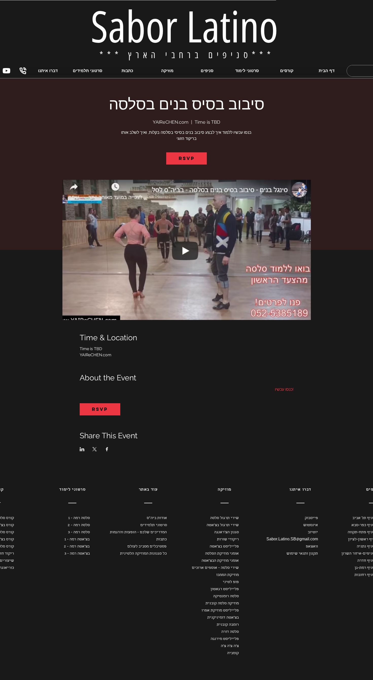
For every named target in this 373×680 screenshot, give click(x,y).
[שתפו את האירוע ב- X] (94, 449)
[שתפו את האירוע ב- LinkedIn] (82, 449)
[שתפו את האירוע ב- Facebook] (107, 449)
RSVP (187, 158)
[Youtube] (6, 70)
